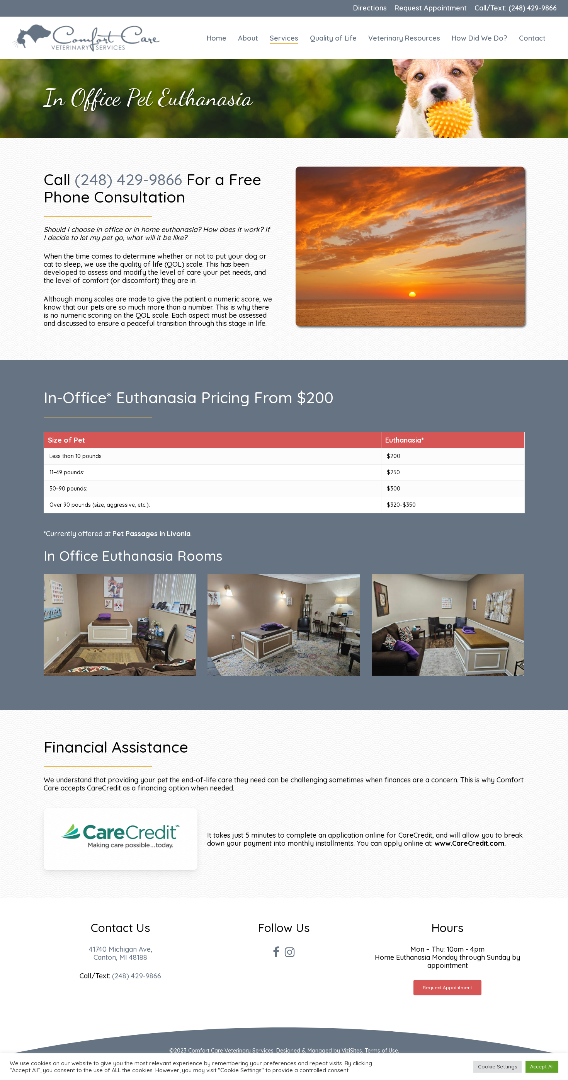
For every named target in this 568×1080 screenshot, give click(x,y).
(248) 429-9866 (128, 179)
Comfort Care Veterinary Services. (231, 1050)
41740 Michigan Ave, (120, 949)
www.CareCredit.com (469, 843)
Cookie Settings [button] (497, 1066)
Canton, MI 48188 (120, 957)
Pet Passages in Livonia (151, 533)
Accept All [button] (542, 1066)
